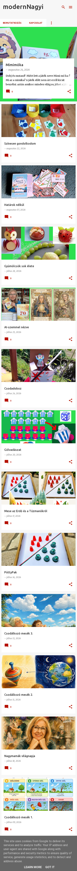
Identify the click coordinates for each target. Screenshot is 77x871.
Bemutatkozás (12, 23)
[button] (69, 91)
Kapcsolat (35, 23)
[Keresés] (63, 7)
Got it (50, 867)
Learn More (33, 867)
